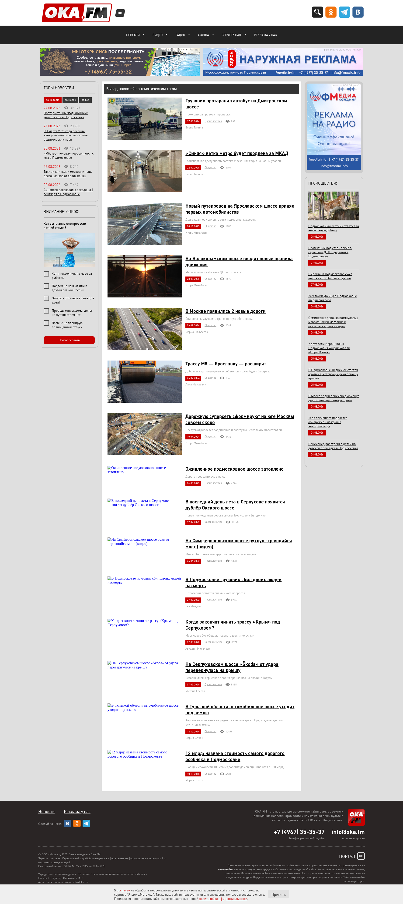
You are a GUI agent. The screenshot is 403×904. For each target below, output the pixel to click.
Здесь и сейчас (213, 521)
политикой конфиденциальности (223, 898)
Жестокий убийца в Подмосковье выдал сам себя (332, 297)
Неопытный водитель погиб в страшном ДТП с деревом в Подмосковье (330, 252)
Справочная (231, 35)
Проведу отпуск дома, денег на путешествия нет (72, 312)
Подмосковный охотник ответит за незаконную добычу (333, 228)
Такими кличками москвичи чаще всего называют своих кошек (68, 173)
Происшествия (213, 121)
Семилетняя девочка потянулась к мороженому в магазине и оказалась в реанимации (333, 321)
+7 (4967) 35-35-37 (299, 831)
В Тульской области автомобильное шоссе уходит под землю (239, 709)
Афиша (203, 35)
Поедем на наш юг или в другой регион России (69, 287)
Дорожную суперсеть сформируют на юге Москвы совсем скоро (239, 419)
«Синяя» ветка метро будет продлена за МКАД (236, 153)
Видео (158, 35)
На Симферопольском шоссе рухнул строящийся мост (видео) (238, 543)
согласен (123, 890)
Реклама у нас (265, 35)
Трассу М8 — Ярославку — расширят (225, 364)
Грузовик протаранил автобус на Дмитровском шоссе (236, 104)
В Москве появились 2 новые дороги (225, 311)
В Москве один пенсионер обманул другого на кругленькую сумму (333, 398)
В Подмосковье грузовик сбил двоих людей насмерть (233, 582)
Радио (180, 35)
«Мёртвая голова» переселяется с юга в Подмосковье (69, 155)
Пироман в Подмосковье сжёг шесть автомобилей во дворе (330, 276)
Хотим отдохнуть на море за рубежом (72, 275)
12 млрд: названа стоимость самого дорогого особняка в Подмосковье (235, 756)
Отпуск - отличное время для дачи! (73, 300)
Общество (210, 167)
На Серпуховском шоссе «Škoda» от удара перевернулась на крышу (231, 667)
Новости (133, 35)
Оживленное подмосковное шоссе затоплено (234, 469)
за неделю (52, 99)
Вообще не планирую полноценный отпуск (67, 324)
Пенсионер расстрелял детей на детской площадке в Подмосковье (333, 446)
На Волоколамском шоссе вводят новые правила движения (239, 261)
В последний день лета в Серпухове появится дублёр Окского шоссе (235, 505)
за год (85, 99)
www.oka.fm (225, 869)
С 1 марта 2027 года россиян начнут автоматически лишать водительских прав (66, 135)
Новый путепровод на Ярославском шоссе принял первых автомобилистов (239, 209)
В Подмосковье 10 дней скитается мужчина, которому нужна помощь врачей (333, 374)
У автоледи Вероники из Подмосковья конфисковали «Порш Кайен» (329, 347)
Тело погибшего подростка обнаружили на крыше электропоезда (327, 421)
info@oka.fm (348, 831)
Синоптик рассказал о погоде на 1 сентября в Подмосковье (68, 191)
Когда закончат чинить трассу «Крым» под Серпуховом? (232, 625)
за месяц (70, 99)
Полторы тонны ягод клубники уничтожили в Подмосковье (66, 115)
